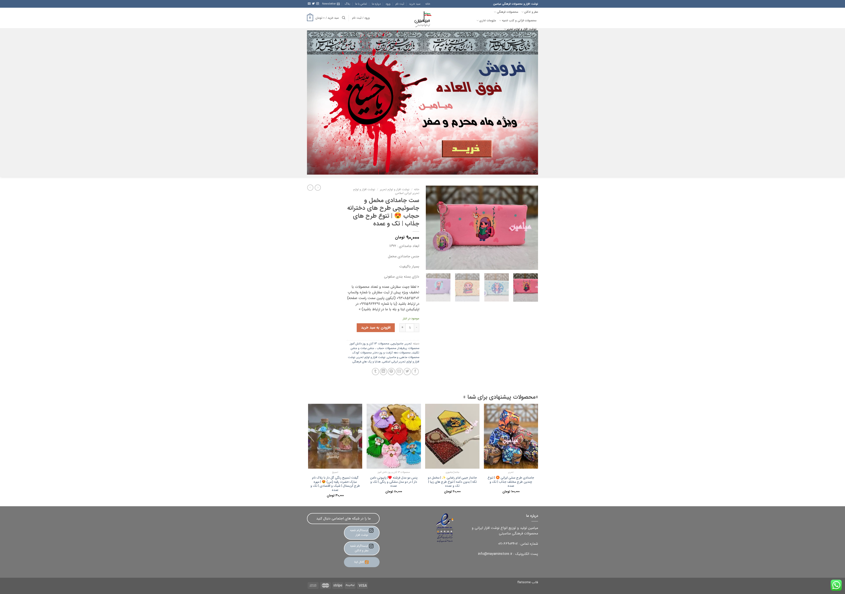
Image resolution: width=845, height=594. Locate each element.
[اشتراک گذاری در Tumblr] (375, 371)
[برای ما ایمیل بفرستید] (309, 3)
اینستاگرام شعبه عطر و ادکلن (359, 548)
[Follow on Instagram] (317, 3)
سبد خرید (415, 4)
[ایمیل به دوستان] (399, 371)
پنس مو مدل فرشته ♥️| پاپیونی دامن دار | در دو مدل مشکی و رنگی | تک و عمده (393, 482)
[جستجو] (343, 18)
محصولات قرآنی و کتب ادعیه (519, 20)
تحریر (408, 344)
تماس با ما (361, 4)
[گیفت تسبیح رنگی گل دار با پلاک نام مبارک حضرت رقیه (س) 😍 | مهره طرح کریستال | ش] (335, 436)
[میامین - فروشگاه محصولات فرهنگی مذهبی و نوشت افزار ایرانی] (422, 18)
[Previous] (530, 227)
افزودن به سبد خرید (375, 327)
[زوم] (532, 264)
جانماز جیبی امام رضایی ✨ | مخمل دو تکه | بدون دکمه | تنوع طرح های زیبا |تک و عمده (452, 482)
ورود (388, 4)
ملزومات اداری (487, 20)
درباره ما (376, 4)
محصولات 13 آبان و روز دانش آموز (369, 344)
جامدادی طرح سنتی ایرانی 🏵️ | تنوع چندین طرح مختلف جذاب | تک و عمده (511, 482)
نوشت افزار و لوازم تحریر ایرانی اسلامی (383, 359)
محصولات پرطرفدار (408, 348)
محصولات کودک (362, 353)
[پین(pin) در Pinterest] (391, 371)
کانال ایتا (359, 562)
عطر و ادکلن (531, 12)
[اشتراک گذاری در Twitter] (407, 371)
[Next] (430, 227)
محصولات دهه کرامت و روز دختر (391, 353)
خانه (427, 4)
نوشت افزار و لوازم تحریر (521, 29)
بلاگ (347, 4)
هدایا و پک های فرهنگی (366, 362)
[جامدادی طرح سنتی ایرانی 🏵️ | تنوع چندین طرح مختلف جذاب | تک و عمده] (511, 436)
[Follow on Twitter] (313, 3)
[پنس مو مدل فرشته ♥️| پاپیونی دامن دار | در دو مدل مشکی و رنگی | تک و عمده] (394, 436)
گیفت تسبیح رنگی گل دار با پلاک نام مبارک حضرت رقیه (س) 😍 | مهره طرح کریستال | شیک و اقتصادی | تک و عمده (335, 484)
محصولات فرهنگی (507, 12)
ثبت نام (399, 4)
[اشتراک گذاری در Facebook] (415, 371)
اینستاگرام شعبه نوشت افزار (359, 532)
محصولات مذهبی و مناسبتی (403, 357)
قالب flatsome (527, 582)
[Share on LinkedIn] (383, 371)
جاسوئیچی (397, 344)
